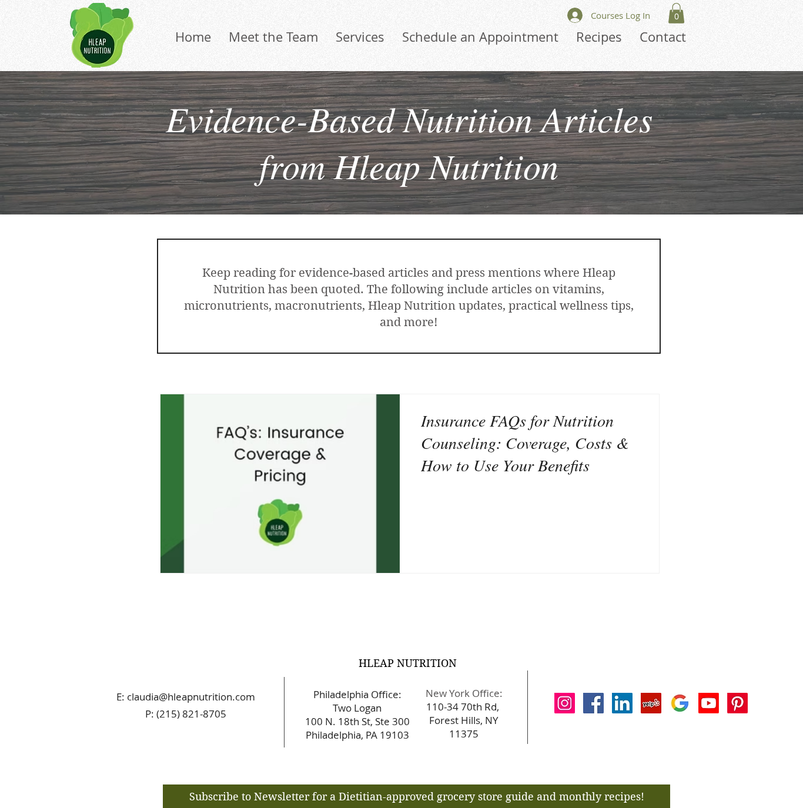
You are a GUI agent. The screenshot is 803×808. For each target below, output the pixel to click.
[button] (676, 13)
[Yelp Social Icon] (651, 703)
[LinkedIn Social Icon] (622, 703)
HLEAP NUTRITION (408, 663)
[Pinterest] (737, 703)
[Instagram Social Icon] (564, 703)
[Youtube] (708, 703)
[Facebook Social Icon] (593, 703)
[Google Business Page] (680, 703)
